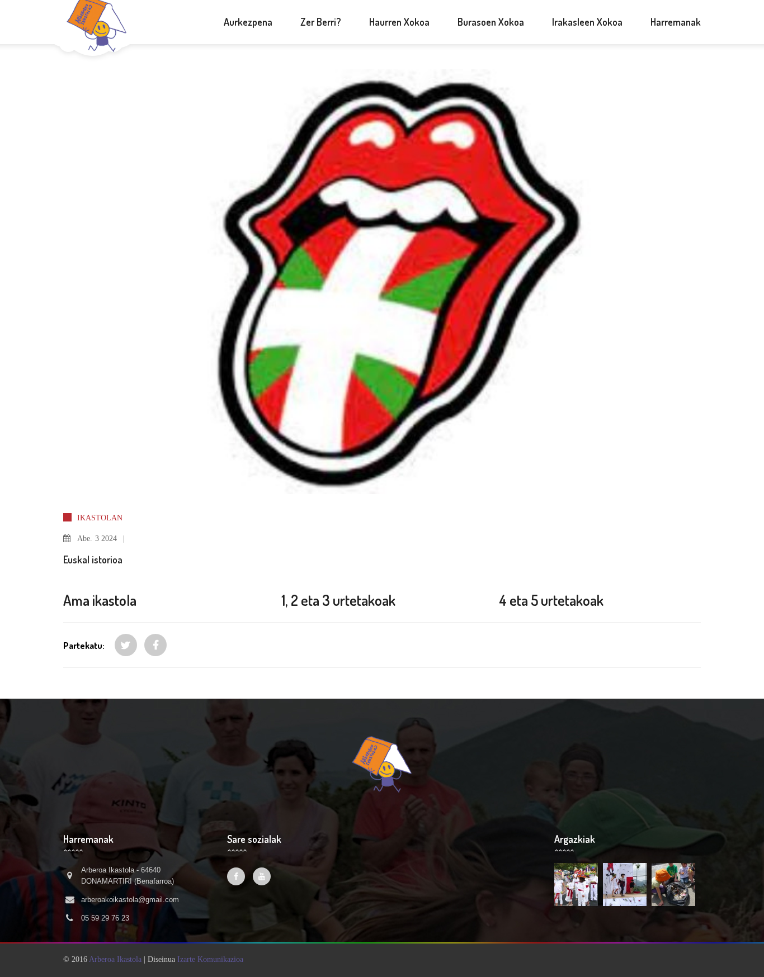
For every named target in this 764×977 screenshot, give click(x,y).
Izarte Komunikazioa (210, 959)
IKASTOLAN (99, 518)
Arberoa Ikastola (115, 959)
